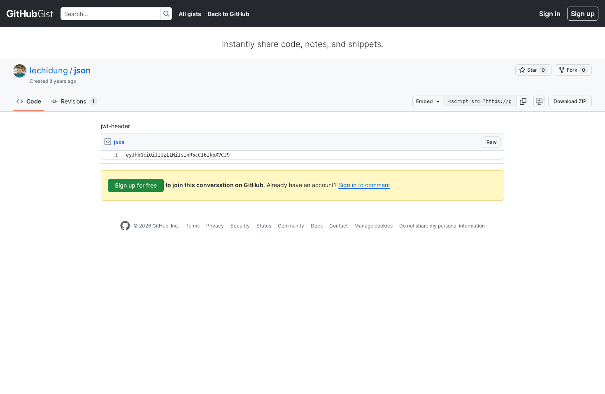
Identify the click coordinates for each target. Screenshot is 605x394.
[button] (523, 101)
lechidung (49, 70)
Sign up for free (136, 185)
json (82, 70)
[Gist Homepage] (30, 14)
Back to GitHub (228, 13)
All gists (190, 13)
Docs (317, 226)
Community (291, 226)
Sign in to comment (364, 184)
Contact (338, 226)
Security (240, 226)
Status (263, 226)
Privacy (215, 226)
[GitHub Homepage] (125, 225)
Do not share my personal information (442, 226)
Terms (193, 226)
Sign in (550, 13)
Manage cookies (373, 226)
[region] (302, 155)
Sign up (583, 13)
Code (33, 101)
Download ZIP (570, 101)
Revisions (78, 101)
